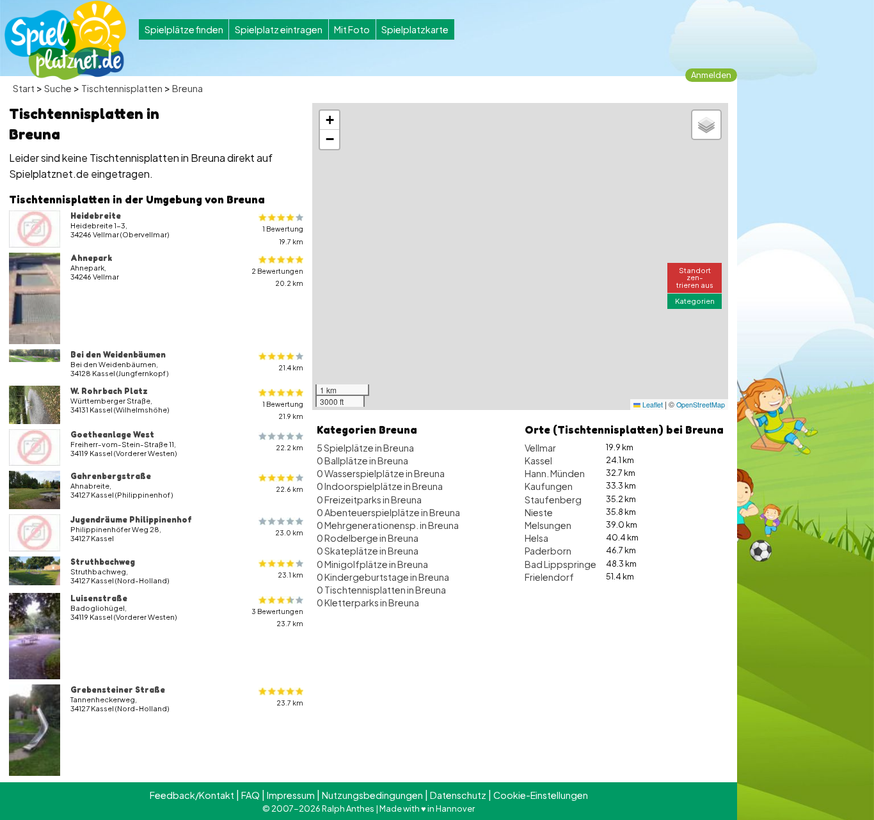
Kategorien (695, 300)
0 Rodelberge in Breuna (367, 538)
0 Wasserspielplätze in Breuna (381, 473)
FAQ (250, 795)
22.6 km (289, 489)
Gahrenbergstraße (110, 476)
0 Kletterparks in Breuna (368, 602)
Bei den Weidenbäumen (118, 354)
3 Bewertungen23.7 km (277, 617)
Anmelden (711, 75)
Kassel (538, 460)
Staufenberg (553, 499)
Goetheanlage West (112, 434)
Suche (58, 88)
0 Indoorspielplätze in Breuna (380, 486)
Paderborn (548, 550)
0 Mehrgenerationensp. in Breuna (388, 525)
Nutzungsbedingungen (372, 795)
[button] (329, 120)
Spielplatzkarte (415, 29)
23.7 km (289, 702)
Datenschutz (458, 795)
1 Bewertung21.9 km (282, 410)
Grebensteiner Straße (117, 689)
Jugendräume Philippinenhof (131, 519)
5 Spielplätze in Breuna (365, 447)
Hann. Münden (555, 473)
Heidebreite (95, 215)
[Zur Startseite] (65, 40)
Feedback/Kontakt (192, 795)
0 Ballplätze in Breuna (362, 460)
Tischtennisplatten (122, 88)
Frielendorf (549, 577)
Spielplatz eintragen (278, 29)
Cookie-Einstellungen (540, 795)
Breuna (187, 88)
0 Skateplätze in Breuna (367, 550)
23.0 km (289, 532)
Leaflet (651, 404)
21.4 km (290, 367)
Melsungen (548, 525)
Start (24, 88)
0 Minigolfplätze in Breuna (372, 564)
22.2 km (289, 447)
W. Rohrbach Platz (109, 391)
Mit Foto (352, 29)
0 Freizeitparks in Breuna (369, 499)
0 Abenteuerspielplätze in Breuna (388, 512)
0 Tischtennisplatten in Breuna (381, 589)
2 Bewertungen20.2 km (277, 277)
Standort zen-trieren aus (694, 276)
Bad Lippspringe (560, 564)
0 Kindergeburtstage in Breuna (383, 577)
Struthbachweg (102, 561)
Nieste (539, 512)
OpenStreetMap (700, 404)
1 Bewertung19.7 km (282, 235)
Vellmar (540, 447)
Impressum (291, 795)
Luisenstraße (98, 598)
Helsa (536, 538)
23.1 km (290, 575)
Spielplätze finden (184, 29)
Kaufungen (549, 486)
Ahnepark (91, 258)
